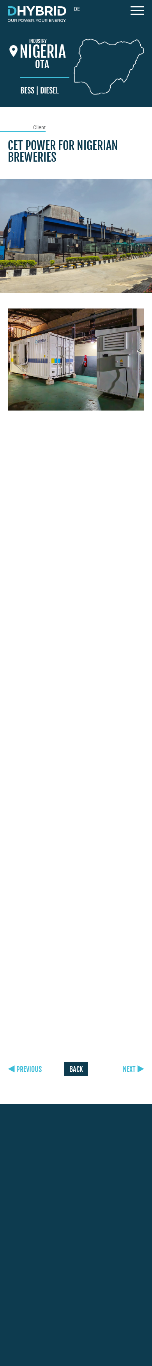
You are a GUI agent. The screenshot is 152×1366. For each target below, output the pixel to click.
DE (77, 8)
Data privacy (28, 1340)
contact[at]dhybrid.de (38, 1180)
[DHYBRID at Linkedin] (63, 1304)
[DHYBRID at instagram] (28, 1303)
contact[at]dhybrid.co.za (41, 1263)
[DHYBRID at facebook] (11, 1304)
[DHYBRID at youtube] (46, 1303)
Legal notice (118, 1330)
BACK (76, 1069)
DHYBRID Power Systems (37, 14)
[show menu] (137, 12)
